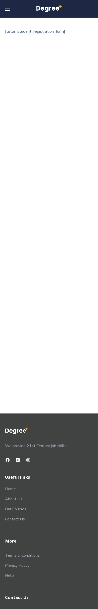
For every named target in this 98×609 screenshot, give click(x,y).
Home (10, 489)
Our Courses (15, 509)
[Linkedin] (18, 460)
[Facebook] (8, 460)
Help (9, 575)
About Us (13, 499)
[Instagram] (28, 460)
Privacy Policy (17, 565)
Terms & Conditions (22, 555)
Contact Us (15, 519)
